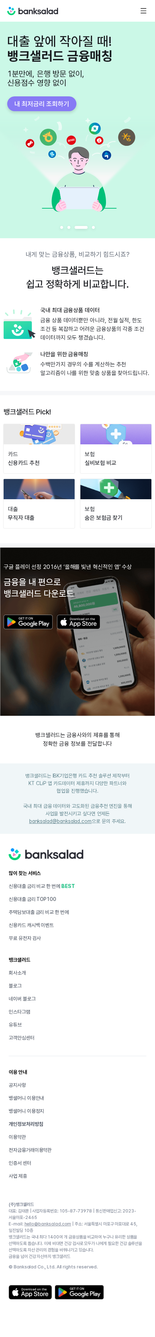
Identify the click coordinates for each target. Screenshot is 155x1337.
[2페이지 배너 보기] (68, 227)
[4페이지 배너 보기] (93, 227)
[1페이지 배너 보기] (61, 227)
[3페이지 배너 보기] (81, 227)
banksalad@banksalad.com (60, 821)
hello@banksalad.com (48, 1224)
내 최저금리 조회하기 (41, 104)
